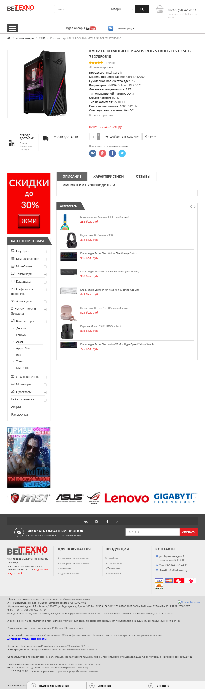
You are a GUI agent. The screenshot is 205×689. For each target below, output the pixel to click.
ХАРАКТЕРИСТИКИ (108, 176)
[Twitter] (92, 153)
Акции (16, 407)
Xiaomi (21, 361)
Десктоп (22, 328)
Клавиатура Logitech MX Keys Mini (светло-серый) (109, 289)
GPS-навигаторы (26, 376)
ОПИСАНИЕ (72, 176)
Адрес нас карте (69, 573)
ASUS (41, 38)
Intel (19, 355)
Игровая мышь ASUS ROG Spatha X (100, 326)
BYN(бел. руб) (125, 28)
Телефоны (114, 568)
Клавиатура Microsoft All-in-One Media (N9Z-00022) (109, 271)
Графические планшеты (22, 291)
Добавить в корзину (124, 136)
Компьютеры (25, 38)
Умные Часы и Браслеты (23, 311)
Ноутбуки (21, 250)
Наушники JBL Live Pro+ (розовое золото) (104, 308)
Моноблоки (23, 266)
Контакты (65, 568)
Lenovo (21, 335)
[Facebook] (112, 153)
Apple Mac (23, 348)
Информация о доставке (74, 558)
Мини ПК (23, 368)
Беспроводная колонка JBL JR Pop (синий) (104, 217)
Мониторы (22, 384)
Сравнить (154, 136)
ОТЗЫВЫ (143, 176)
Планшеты (22, 281)
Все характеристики (101, 115)
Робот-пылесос (23, 399)
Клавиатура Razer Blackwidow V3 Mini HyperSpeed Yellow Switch (117, 344)
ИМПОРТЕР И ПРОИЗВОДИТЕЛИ (89, 185)
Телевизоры (23, 273)
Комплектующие (26, 258)
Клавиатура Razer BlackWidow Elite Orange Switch (108, 253)
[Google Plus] (102, 153)
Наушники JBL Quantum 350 (96, 235)
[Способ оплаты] (173, 580)
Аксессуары (23, 301)
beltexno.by (177, 570)
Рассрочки (19, 414)
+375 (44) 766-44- (175, 565)
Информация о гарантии (74, 563)
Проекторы (22, 391)
